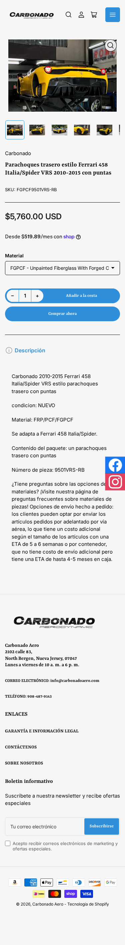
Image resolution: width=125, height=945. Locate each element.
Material (14, 255)
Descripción (30, 350)
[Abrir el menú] (112, 14)
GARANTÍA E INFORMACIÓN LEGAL (42, 731)
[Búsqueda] (68, 14)
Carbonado (18, 153)
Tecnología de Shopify (88, 904)
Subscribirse (102, 826)
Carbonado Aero (47, 904)
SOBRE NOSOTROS (24, 763)
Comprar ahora (62, 314)
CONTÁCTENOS (21, 747)
